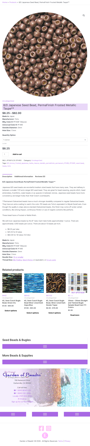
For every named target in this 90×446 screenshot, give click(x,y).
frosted (18, 163)
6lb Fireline (17, 260)
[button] (84, 15)
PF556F (72, 163)
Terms (60, 441)
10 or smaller (18, 257)
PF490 (66, 163)
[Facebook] (41, 428)
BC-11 (76, 294)
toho (9, 166)
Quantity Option (9, 135)
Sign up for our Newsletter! (22, 402)
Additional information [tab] (23, 176)
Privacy (67, 441)
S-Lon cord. (51, 260)
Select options (11, 311)
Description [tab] (7, 176)
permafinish (50, 163)
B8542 (27, 296)
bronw (12, 163)
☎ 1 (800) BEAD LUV (22, 390)
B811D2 (49, 296)
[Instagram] (49, 428)
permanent (59, 163)
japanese (25, 163)
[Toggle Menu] (45, 346)
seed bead (80, 163)
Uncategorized (8, 101)
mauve (36, 163)
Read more (74, 315)
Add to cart (17, 154)
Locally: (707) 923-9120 (22, 396)
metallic (42, 163)
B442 (4, 296)
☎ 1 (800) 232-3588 (22, 393)
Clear (4, 143)
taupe (4, 166)
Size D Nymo (28, 260)
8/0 (8, 163)
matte (31, 163)
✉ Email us (22, 399)
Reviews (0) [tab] (40, 176)
